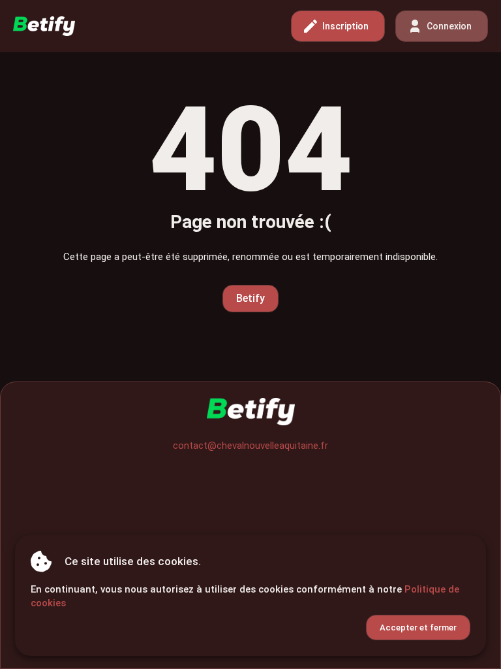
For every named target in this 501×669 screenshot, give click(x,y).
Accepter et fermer (418, 627)
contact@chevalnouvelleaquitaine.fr (250, 445)
